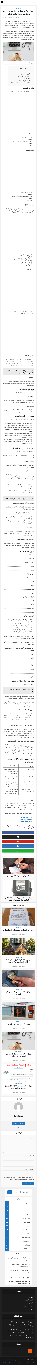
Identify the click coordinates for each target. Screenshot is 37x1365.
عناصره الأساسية (26, 71)
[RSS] (30, 1351)
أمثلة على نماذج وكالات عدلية (24, 80)
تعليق (32, 1138)
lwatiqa (13, 17)
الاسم (32, 1155)
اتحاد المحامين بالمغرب (25, 821)
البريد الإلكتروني (29, 1161)
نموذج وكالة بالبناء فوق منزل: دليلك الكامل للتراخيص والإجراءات (18, 960)
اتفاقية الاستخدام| (29, 1362)
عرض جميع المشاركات (18, 1123)
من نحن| (21, 1362)
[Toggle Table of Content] (30, 68)
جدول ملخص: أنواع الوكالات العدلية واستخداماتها (20, 82)
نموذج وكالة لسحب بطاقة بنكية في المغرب (18, 992)
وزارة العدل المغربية (26, 817)
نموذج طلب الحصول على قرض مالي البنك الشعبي (19, 1322)
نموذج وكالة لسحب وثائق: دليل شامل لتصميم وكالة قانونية (18, 1087)
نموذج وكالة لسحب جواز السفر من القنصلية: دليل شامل (18, 1055)
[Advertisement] (18, 113)
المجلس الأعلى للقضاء (26, 819)
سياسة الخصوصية (28, 1306)
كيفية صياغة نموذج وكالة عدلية (23, 76)
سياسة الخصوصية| (13, 1362)
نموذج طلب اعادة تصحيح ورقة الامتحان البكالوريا (20, 1330)
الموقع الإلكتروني (29, 1169)
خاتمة (29, 83)
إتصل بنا (31, 1297)
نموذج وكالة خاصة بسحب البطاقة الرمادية (18, 930)
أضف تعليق (24, 17)
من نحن (31, 1309)
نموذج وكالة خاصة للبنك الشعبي (18, 1024)
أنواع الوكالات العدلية (25, 73)
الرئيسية (30, 1303)
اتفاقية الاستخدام (28, 1300)
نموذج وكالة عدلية (27, 78)
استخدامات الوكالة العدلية (24, 74)
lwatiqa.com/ (5, 1360)
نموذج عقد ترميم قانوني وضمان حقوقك (20, 1277)
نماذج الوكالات (18, 9)
